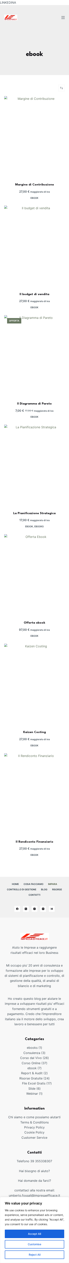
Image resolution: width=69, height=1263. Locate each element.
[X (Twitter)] (26, 909)
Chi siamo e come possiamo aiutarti (34, 1117)
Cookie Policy (34, 1132)
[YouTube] (43, 909)
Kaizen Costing (34, 732)
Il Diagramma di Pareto (34, 403)
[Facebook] (17, 909)
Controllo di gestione (21, 889)
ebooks (39, 526)
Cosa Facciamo (33, 884)
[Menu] (63, 17)
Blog (44, 889)
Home (15, 884)
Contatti (34, 894)
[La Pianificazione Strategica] (34, 465)
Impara (52, 884)
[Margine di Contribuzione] (34, 137)
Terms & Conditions (34, 1122)
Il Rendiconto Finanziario (34, 841)
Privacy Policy (34, 1127)
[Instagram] (34, 909)
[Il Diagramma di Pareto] (34, 356)
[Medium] (52, 909)
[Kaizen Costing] (34, 684)
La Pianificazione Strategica (34, 513)
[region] (34, 1230)
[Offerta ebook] (34, 575)
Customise (34, 1244)
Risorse (57, 889)
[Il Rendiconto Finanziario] (34, 794)
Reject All (34, 1254)
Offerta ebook (34, 622)
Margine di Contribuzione (34, 184)
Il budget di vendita (34, 294)
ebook (34, 197)
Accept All (34, 1233)
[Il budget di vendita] (34, 246)
